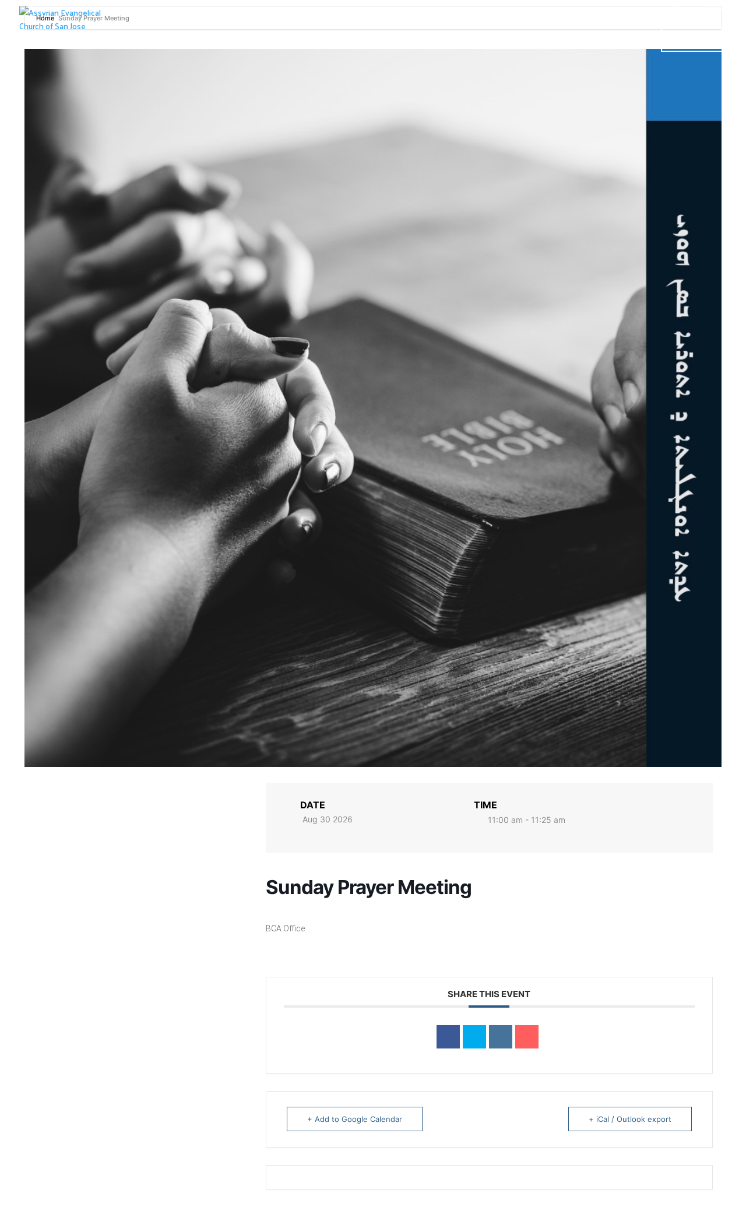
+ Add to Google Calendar (354, 1119)
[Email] (527, 1036)
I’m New (376, 39)
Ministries (556, 39)
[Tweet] (474, 1036)
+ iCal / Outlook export (630, 1119)
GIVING (694, 39)
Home (328, 39)
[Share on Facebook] (448, 1036)
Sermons (433, 39)
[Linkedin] (500, 1036)
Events (628, 39)
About (487, 39)
